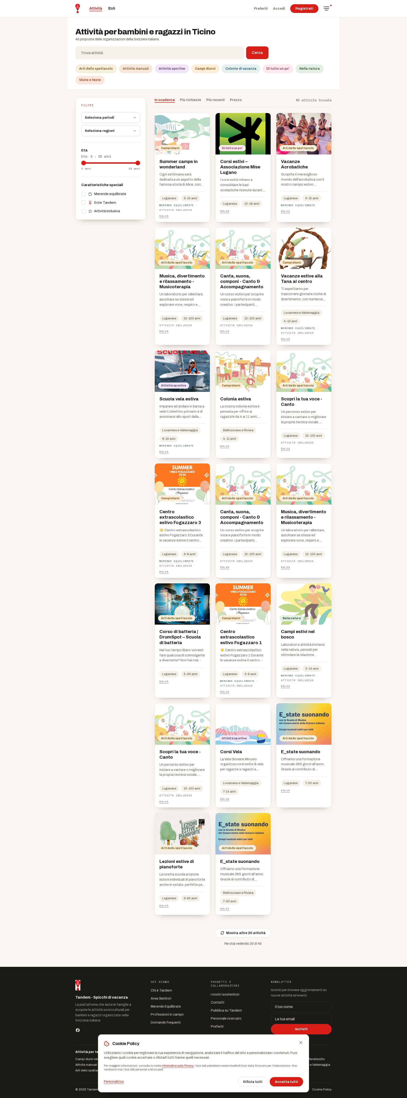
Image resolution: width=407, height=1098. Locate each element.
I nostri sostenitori (225, 994)
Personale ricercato (226, 1018)
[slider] (83, 163)
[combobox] (159, 52)
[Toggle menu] (326, 8)
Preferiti (261, 8)
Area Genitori (161, 998)
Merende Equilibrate (166, 1006)
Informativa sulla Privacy (177, 1065)
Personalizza (114, 1081)
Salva (163, 216)
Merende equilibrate (110, 194)
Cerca (257, 53)
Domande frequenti (166, 1022)
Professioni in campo (167, 1014)
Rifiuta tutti (252, 1082)
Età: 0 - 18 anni (96, 156)
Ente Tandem (105, 202)
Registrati (304, 8)
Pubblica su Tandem (226, 1010)
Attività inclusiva (107, 211)
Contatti (217, 1002)
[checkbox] (83, 194)
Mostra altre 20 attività (246, 933)
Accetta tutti (286, 1082)
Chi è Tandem (161, 990)
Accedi (279, 8)
